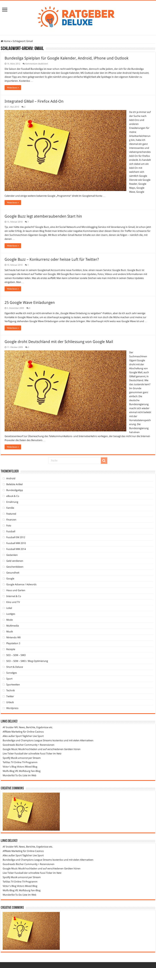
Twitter (10, 696)
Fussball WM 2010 (16, 543)
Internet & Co (13, 596)
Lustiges (10, 613)
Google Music (10, 749)
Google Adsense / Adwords (21, 584)
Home (6, 41)
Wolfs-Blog (8, 771)
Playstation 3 (13, 643)
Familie (10, 507)
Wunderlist (9, 775)
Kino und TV (13, 602)
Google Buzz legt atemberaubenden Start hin (43, 216)
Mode (9, 619)
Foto (8, 525)
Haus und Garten (15, 590)
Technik (10, 690)
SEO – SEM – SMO (16, 655)
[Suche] (104, 460)
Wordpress (12, 708)
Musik (9, 631)
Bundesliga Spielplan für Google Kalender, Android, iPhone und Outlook (66, 58)
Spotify (6, 757)
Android (10, 478)
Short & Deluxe (14, 666)
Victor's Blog (9, 766)
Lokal (9, 608)
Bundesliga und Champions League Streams (27, 740)
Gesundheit (12, 572)
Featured (11, 513)
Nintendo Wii (13, 637)
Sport (9, 678)
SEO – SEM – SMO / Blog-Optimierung (27, 661)
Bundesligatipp (14, 490)
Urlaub (10, 702)
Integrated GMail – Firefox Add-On (34, 101)
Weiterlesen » (13, 87)
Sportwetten (13, 684)
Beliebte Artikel (14, 484)
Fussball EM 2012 (15, 537)
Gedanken (12, 555)
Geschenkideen (14, 566)
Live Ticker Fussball (13, 753)
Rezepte (10, 649)
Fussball (10, 531)
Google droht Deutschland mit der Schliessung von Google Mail (59, 341)
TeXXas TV (8, 762)
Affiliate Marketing (12, 731)
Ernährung (12, 502)
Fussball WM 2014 (16, 549)
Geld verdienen (14, 560)
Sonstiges (11, 672)
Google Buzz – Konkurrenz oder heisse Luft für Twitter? (52, 259)
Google (10, 578)
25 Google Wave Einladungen (30, 302)
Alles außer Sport (12, 736)
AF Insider (8, 727)
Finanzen (11, 519)
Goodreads (9, 744)
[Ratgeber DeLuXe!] (78, 17)
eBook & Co (12, 496)
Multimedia (12, 625)
